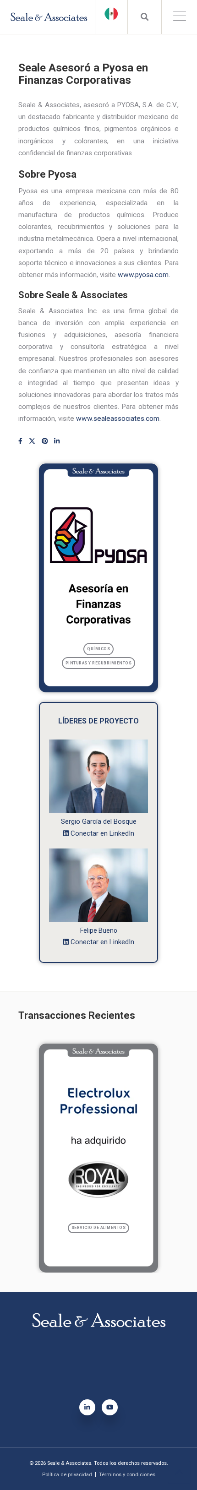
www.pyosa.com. (144, 275)
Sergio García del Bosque (99, 821)
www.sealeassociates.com (117, 418)
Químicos (98, 649)
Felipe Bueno (98, 930)
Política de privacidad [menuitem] (67, 1474)
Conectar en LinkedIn (102, 833)
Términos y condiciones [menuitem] (127, 1474)
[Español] (111, 13)
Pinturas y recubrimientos (99, 663)
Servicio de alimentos (98, 1227)
